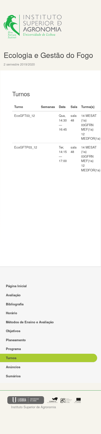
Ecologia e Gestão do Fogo (48, 55)
